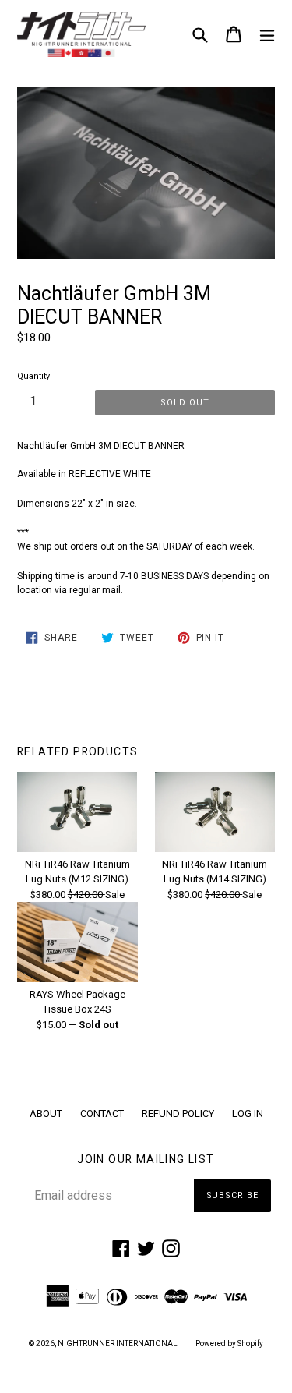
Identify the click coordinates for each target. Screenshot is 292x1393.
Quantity (33, 376)
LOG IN (247, 1113)
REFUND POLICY (178, 1113)
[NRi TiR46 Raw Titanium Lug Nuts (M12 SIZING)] (77, 848)
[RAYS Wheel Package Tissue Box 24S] (77, 979)
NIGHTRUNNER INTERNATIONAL (118, 1343)
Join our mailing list (145, 1159)
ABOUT (46, 1113)
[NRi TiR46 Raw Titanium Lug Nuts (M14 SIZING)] (215, 848)
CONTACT (102, 1113)
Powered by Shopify (229, 1343)
